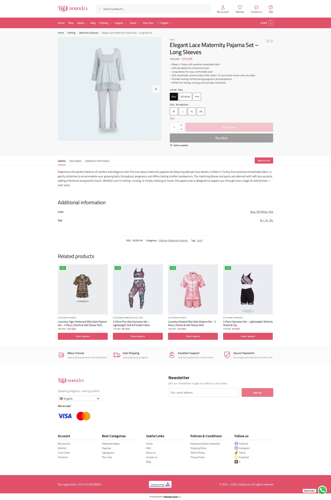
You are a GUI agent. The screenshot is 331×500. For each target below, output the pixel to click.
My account (223, 12)
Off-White (185, 96)
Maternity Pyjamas (88, 32)
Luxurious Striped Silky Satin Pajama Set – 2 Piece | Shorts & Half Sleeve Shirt (192, 323)
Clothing (71, 32)
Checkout (63, 457)
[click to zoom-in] (109, 89)
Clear (172, 118)
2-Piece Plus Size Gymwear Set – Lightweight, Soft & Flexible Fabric (131, 323)
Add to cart (229, 127)
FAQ (271, 12)
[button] (267, 23)
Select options (83, 336)
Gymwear (128, 317)
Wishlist (240, 12)
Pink (197, 96)
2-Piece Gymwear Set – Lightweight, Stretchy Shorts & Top (248, 323)
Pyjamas (72, 317)
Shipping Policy (198, 448)
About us (151, 452)
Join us (257, 392)
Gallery (62, 160)
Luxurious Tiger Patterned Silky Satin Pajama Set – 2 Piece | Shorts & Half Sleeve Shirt (82, 323)
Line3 (199, 240)
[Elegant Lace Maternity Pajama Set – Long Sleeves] (271, 41)
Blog (148, 461)
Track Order (64, 452)
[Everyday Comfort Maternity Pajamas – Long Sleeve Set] (268, 41)
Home (61, 32)
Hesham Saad (170, 497)
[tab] (62, 160)
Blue (174, 96)
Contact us (256, 12)
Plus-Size (138, 317)
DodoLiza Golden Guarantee (205, 443)
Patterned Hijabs (111, 443)
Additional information (97, 160)
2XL (201, 111)
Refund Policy (197, 452)
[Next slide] (156, 89)
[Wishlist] (102, 269)
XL (192, 111)
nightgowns (108, 452)
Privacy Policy (197, 457)
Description (75, 160)
